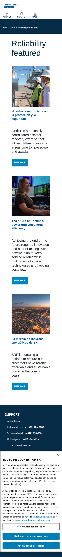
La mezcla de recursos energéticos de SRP (27, 340)
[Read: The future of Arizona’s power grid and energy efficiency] (31, 196)
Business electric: (24, 433)
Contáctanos (13, 420)
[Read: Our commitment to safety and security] (31, 86)
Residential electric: (25, 427)
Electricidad (34, 124)
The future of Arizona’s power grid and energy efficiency (28, 224)
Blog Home (9, 27)
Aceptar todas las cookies (31, 546)
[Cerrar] (57, 454)
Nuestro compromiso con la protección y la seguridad (30, 115)
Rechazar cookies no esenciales (31, 536)
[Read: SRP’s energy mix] (31, 314)
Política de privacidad (44, 517)
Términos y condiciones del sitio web (30, 520)
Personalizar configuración (31, 526)
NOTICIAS (17, 124)
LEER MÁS (21, 163)
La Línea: (20, 445)
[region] (31, 501)
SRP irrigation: (23, 439)
